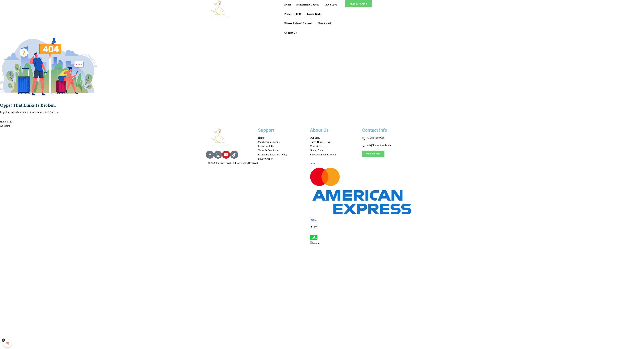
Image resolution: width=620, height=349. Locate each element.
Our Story (315, 137)
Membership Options (307, 4)
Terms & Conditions (268, 150)
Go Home (5, 125)
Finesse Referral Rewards (298, 23)
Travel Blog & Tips (320, 142)
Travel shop (330, 4)
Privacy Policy (265, 158)
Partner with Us (293, 14)
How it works (325, 23)
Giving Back (314, 14)
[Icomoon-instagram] (218, 155)
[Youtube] (226, 155)
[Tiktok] (234, 155)
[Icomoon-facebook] (210, 155)
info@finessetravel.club (379, 145)
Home (287, 4)
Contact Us (290, 32)
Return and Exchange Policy (272, 154)
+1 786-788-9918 (376, 137)
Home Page (6, 121)
